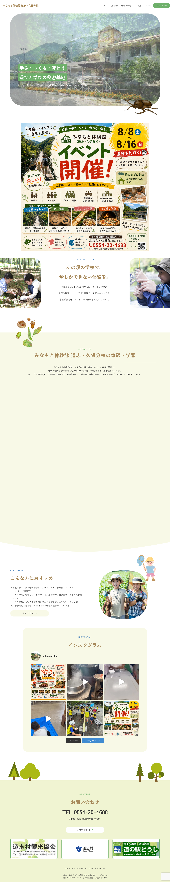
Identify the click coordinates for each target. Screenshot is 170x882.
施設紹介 (115, 5)
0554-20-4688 (91, 812)
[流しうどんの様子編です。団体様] (85, 718)
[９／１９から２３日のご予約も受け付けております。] (48, 682)
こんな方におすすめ (142, 5)
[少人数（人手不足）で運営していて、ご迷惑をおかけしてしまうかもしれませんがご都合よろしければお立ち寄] (121, 718)
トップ (106, 5)
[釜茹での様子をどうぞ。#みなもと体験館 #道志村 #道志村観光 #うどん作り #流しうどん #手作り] (85, 682)
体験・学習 (126, 5)
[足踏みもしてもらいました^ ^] (48, 718)
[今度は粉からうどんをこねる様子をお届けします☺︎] (121, 682)
